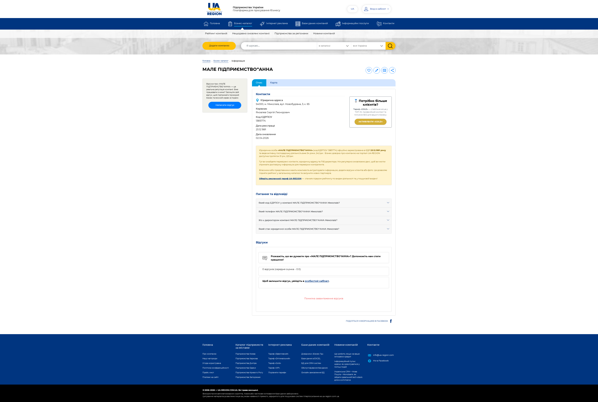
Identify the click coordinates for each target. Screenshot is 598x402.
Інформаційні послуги (355, 23)
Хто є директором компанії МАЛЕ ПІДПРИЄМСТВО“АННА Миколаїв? (298, 220)
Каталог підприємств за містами (249, 346)
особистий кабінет (317, 281)
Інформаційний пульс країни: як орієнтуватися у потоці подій (347, 364)
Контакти (388, 23)
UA (352, 9)
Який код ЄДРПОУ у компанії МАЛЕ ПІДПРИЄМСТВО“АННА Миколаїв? (299, 203)
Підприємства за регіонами (291, 33)
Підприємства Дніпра (245, 363)
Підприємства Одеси (245, 368)
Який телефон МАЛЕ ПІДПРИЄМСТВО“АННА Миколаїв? (291, 212)
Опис (259, 83)
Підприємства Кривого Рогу (249, 373)
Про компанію (209, 354)
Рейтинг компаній (216, 33)
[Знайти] (390, 46)
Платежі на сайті (210, 377)
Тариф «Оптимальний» (279, 359)
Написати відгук (225, 105)
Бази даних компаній (315, 23)
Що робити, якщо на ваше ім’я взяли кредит (347, 355)
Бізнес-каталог (243, 23)
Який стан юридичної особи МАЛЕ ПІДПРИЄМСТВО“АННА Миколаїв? (299, 229)
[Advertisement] (224, 161)
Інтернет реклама (277, 23)
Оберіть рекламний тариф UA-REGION (280, 179)
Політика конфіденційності (215, 368)
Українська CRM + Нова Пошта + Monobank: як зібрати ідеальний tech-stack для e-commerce (348, 376)
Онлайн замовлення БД (313, 373)
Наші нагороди (209, 359)
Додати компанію (219, 46)
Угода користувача (211, 363)
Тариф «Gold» (274, 363)
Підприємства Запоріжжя (247, 377)
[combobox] (368, 46)
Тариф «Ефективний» (278, 354)
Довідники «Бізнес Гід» (312, 354)
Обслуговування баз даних (314, 368)
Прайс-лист (208, 373)
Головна (215, 23)
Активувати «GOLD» (370, 122)
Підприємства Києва (245, 354)
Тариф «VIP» (274, 368)
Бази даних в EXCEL (310, 359)
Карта (273, 83)
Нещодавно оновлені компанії (251, 33)
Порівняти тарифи (277, 373)
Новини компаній (324, 33)
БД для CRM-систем (311, 363)
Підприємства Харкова (246, 359)
